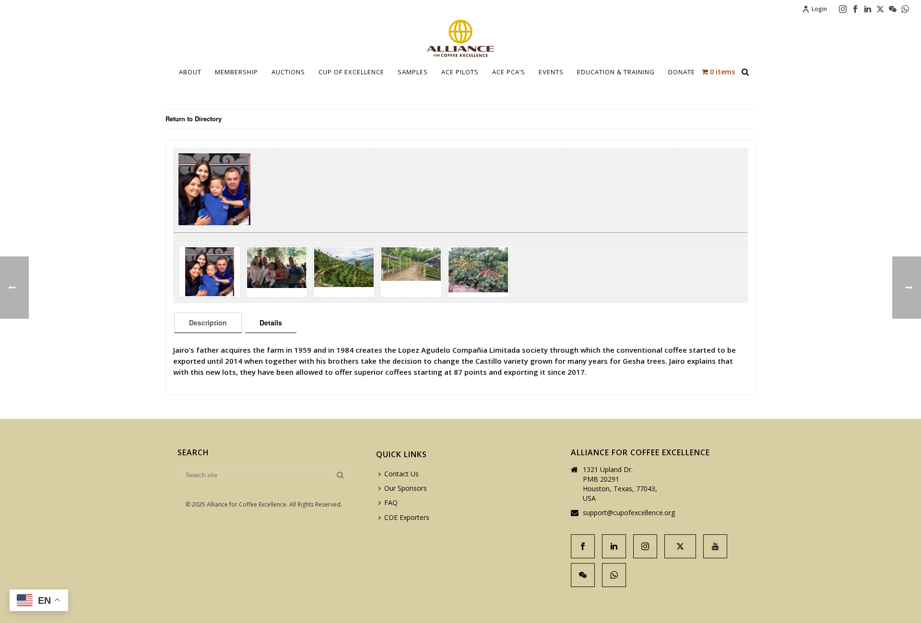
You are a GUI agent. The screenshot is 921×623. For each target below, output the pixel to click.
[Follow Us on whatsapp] (614, 575)
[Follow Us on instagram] (645, 546)
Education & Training (616, 72)
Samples (413, 72)
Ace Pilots (460, 72)
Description (208, 322)
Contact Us (401, 473)
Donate (681, 72)
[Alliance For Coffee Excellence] (460, 38)
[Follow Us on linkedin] (614, 546)
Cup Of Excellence (351, 72)
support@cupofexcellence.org (629, 512)
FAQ (391, 502)
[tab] (208, 322)
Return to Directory (193, 118)
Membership (236, 72)
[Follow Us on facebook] (583, 546)
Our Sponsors (405, 488)
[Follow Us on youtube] (715, 546)
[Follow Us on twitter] (680, 546)
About (190, 72)
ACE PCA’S (508, 72)
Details (271, 322)
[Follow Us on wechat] (583, 575)
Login (819, 9)
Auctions (288, 72)
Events (551, 72)
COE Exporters (406, 517)
